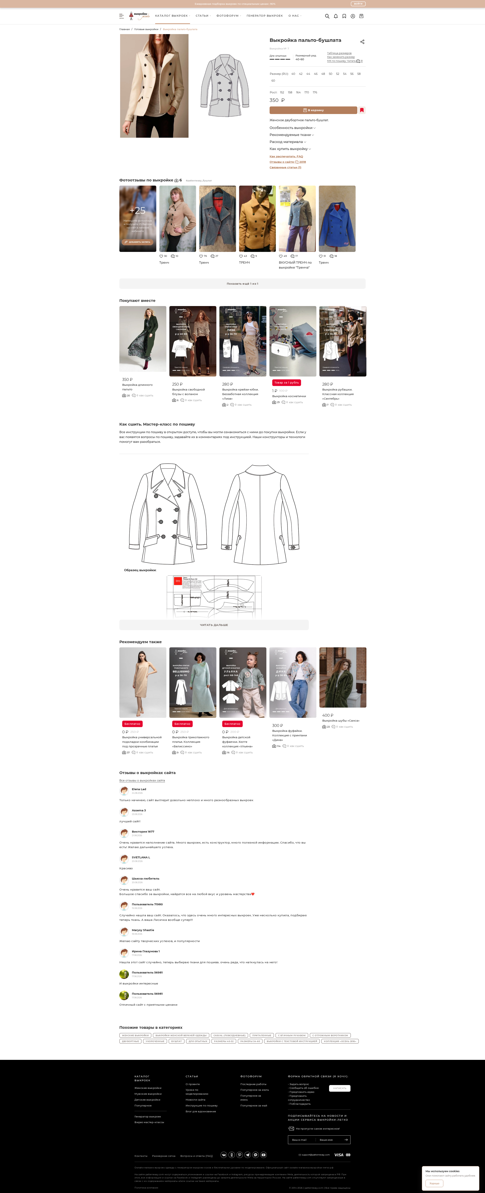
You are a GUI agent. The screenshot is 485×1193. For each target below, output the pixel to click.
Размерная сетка (164, 1155)
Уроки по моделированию (197, 1091)
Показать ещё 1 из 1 (242, 283)
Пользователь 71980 (147, 904)
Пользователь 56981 (147, 972)
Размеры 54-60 (250, 1041)
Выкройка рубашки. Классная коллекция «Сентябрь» (338, 394)
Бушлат (176, 1041)
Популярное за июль (254, 1089)
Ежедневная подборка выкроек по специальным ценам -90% (235, 3)
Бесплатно (132, 724)
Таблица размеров (339, 53)
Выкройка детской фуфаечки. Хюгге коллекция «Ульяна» (237, 741)
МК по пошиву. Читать (345, 60)
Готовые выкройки (146, 29)
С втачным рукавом (292, 1035)
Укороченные (155, 1041)
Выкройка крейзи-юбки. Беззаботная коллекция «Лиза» (240, 394)
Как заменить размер (341, 56)
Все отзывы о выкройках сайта (142, 780)
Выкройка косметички (289, 396)
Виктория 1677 (143, 831)
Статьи (192, 1076)
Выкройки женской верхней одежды (181, 1035)
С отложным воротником (330, 1035)
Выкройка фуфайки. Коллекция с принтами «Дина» (289, 735)
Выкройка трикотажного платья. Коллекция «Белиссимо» (190, 741)
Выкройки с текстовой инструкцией (292, 1041)
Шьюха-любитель (145, 878)
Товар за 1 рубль (287, 382)
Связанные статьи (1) (285, 167)
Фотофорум (251, 1076)
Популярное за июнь (250, 1097)
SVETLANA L (141, 857)
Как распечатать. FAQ (286, 156)
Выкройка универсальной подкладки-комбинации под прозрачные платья (142, 741)
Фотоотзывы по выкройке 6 (151, 180)
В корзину (316, 110)
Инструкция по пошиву (202, 1105)
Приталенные (261, 1035)
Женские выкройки (135, 1035)
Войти (358, 3)
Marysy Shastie (143, 930)
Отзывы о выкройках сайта (147, 772)
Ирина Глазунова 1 (146, 951)
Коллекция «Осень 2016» (340, 1041)
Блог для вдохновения (201, 1111)
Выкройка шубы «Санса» (341, 720)
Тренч (164, 262)
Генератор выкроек (148, 1116)
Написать (339, 1088)
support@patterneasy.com (316, 1154)
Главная (124, 29)
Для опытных (198, 1041)
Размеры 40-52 (224, 1041)
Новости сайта (196, 1099)
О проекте (193, 1084)
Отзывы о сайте (288, 162)
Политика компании (146, 1187)
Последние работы (253, 1084)
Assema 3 (139, 810)
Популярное (143, 1105)
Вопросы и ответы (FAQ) (196, 1155)
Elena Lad (139, 789)
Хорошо (434, 1183)
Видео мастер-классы (149, 1122)
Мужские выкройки (148, 1093)
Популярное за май (253, 1105)
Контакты (141, 1155)
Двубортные (130, 1041)
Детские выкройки (147, 1099)
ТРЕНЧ (244, 262)
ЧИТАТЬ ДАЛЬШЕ (214, 625)
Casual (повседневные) (230, 1035)
